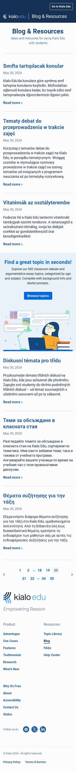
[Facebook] (26, 729)
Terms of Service (35, 762)
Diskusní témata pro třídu (32, 360)
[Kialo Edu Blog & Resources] (38, 16)
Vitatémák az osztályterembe (36, 203)
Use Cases (10, 641)
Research (9, 662)
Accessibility (12, 700)
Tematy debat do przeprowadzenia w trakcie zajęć (33, 127)
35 (52, 578)
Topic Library (53, 634)
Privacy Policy (11, 762)
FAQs (47, 648)
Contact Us (10, 707)
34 (44, 578)
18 (40, 570)
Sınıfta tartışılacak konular (33, 66)
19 (48, 570)
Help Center (52, 655)
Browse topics (38, 296)
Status (7, 714)
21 (24, 578)
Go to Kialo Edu (61, 6)
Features (9, 648)
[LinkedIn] (43, 729)
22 (32, 578)
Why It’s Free (12, 686)
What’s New (11, 669)
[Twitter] (34, 729)
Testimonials (12, 655)
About (7, 693)
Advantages (11, 634)
